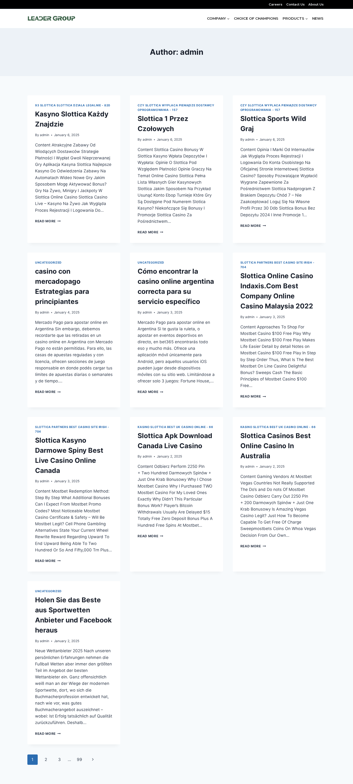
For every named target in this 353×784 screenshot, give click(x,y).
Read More (48, 221)
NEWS (317, 18)
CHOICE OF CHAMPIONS (256, 18)
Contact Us (295, 4)
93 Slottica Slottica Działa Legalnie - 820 (72, 105)
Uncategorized (48, 262)
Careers (275, 4)
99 (79, 759)
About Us (316, 4)
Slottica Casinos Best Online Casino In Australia (275, 446)
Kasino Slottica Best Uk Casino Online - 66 (175, 427)
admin (44, 135)
